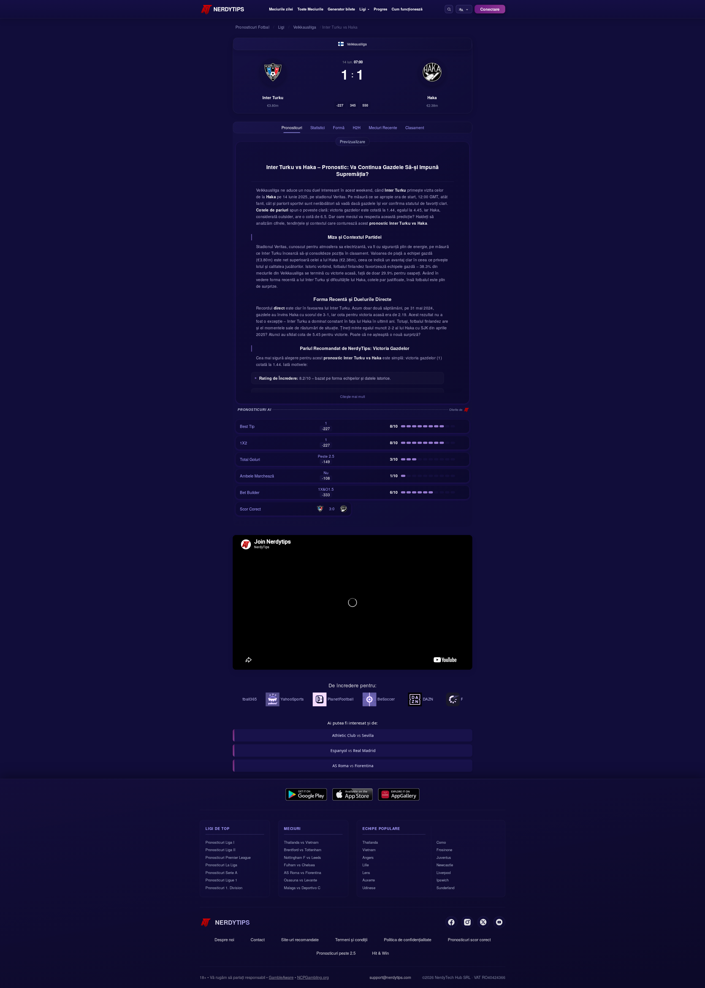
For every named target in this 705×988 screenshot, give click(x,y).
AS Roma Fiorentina (352, 765)
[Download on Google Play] (306, 794)
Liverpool (443, 872)
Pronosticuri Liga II (220, 849)
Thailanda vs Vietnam (301, 842)
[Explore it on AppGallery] (399, 794)
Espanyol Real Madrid (353, 750)
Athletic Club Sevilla (353, 735)
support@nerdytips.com (390, 977)
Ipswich (442, 880)
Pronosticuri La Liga (221, 864)
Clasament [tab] (414, 127)
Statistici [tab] (317, 127)
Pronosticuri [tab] (291, 127)
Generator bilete (341, 9)
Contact (258, 939)
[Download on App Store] (352, 794)
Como (441, 842)
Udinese (368, 887)
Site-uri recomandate (300, 939)
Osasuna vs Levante (300, 880)
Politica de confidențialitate (407, 939)
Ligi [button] (362, 9)
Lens (366, 872)
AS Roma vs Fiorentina (302, 872)
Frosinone (444, 849)
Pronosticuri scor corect (469, 939)
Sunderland (445, 887)
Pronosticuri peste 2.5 (336, 953)
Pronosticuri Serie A (221, 872)
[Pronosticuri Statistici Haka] (432, 72)
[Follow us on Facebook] (451, 922)
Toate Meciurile (310, 9)
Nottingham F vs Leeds (302, 857)
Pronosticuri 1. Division (223, 887)
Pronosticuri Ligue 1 (221, 880)
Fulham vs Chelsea (299, 864)
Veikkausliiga (357, 44)
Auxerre (368, 880)
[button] (449, 9)
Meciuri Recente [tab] (383, 127)
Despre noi (224, 939)
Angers (368, 857)
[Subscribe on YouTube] (499, 922)
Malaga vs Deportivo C (302, 887)
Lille (365, 864)
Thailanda (370, 842)
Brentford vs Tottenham (302, 849)
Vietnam (369, 849)
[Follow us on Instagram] (467, 922)
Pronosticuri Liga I (219, 842)
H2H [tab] (356, 127)
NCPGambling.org (313, 977)
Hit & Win (380, 953)
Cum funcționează (407, 9)
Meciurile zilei (281, 9)
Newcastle (444, 864)
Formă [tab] (339, 127)
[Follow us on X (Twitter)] (483, 922)
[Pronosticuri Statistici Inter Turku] (273, 72)
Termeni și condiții (351, 939)
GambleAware (281, 977)
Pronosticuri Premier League (228, 857)
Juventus (443, 857)
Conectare (490, 9)
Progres (380, 9)
